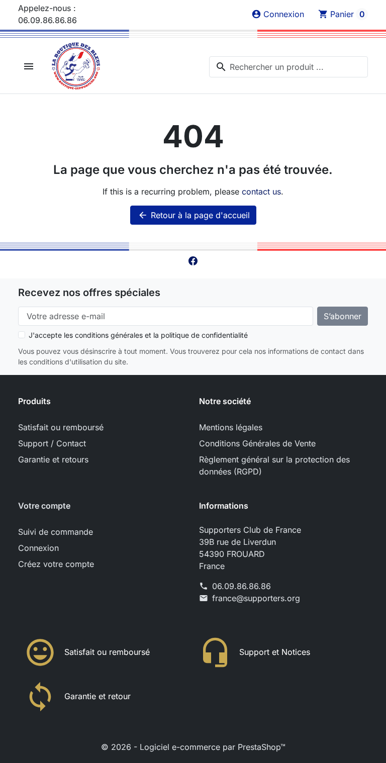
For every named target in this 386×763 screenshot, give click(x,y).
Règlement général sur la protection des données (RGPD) (274, 465)
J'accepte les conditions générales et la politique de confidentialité (138, 335)
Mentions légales (230, 427)
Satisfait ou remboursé (61, 427)
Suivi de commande (55, 532)
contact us (261, 191)
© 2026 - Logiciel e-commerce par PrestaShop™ (193, 747)
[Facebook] (193, 260)
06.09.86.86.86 (241, 586)
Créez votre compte (56, 564)
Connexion (38, 548)
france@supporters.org (256, 598)
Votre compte (44, 506)
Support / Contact (52, 443)
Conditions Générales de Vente (257, 443)
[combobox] (288, 66)
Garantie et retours (53, 459)
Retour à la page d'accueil (194, 215)
